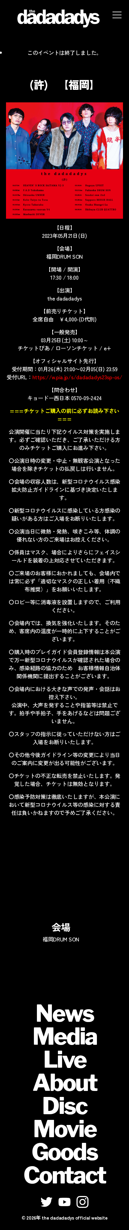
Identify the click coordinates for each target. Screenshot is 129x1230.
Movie (64, 1129)
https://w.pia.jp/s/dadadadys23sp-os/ (77, 377)
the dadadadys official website (74, 1217)
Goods (65, 1152)
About (64, 1083)
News (64, 1013)
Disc (64, 1106)
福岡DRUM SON (61, 939)
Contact (64, 1175)
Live (64, 1060)
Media (64, 1036)
